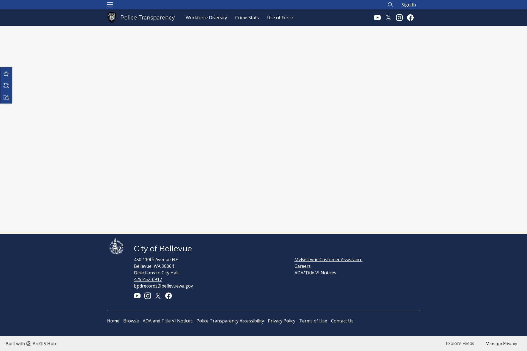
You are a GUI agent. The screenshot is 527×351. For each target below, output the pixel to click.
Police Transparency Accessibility (230, 321)
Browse (131, 321)
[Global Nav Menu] (110, 4)
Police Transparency (147, 17)
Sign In (409, 5)
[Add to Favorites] (6, 73)
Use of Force (280, 18)
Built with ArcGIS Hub (30, 344)
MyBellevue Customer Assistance (329, 260)
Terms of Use (313, 321)
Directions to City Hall (156, 273)
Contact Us (342, 321)
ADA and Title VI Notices (168, 321)
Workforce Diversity (206, 18)
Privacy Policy (281, 321)
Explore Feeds (460, 343)
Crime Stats (247, 18)
